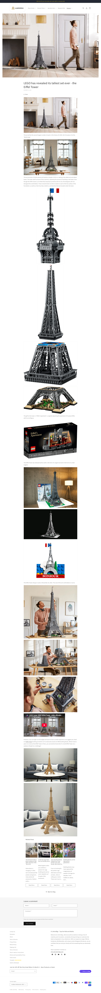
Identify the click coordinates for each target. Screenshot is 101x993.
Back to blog (51, 892)
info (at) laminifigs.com (57, 952)
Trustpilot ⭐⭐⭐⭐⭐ (15, 960)
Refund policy (21, 989)
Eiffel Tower (29, 741)
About (11, 937)
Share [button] (26, 94)
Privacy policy (28, 989)
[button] (32, 8)
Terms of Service (14, 939)
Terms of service (35, 989)
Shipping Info (13, 947)
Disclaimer (12, 934)
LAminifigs (15, 989)
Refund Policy (13, 944)
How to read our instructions (17, 952)
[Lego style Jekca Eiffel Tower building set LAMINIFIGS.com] (50, 765)
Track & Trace (13, 957)
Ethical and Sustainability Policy (17, 955)
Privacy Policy (13, 942)
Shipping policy (43, 989)
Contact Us (12, 931)
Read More (31, 885)
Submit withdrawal (14, 962)
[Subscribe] (34, 971)
